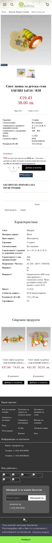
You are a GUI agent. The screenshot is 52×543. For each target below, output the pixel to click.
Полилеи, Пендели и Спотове (19, 12)
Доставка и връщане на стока (39, 412)
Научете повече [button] (40, 532)
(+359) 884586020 (21, 456)
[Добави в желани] (45, 152)
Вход (4, 425)
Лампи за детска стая (38, 12)
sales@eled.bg (17, 446)
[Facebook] (5, 461)
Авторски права (41, 428)
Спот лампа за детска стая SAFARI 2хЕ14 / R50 (13, 362)
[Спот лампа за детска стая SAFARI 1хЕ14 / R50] (26, 65)
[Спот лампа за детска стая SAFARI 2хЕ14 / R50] (13, 351)
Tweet (37, 204)
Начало (4, 12)
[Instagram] (11, 461)
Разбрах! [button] (25, 539)
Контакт (21, 433)
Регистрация (7, 431)
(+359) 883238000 (21, 451)
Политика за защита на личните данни (24, 412)
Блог (36, 433)
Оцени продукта (10, 210)
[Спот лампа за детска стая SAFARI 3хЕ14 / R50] (39, 351)
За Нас (21, 428)
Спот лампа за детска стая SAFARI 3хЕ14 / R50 (38, 362)
